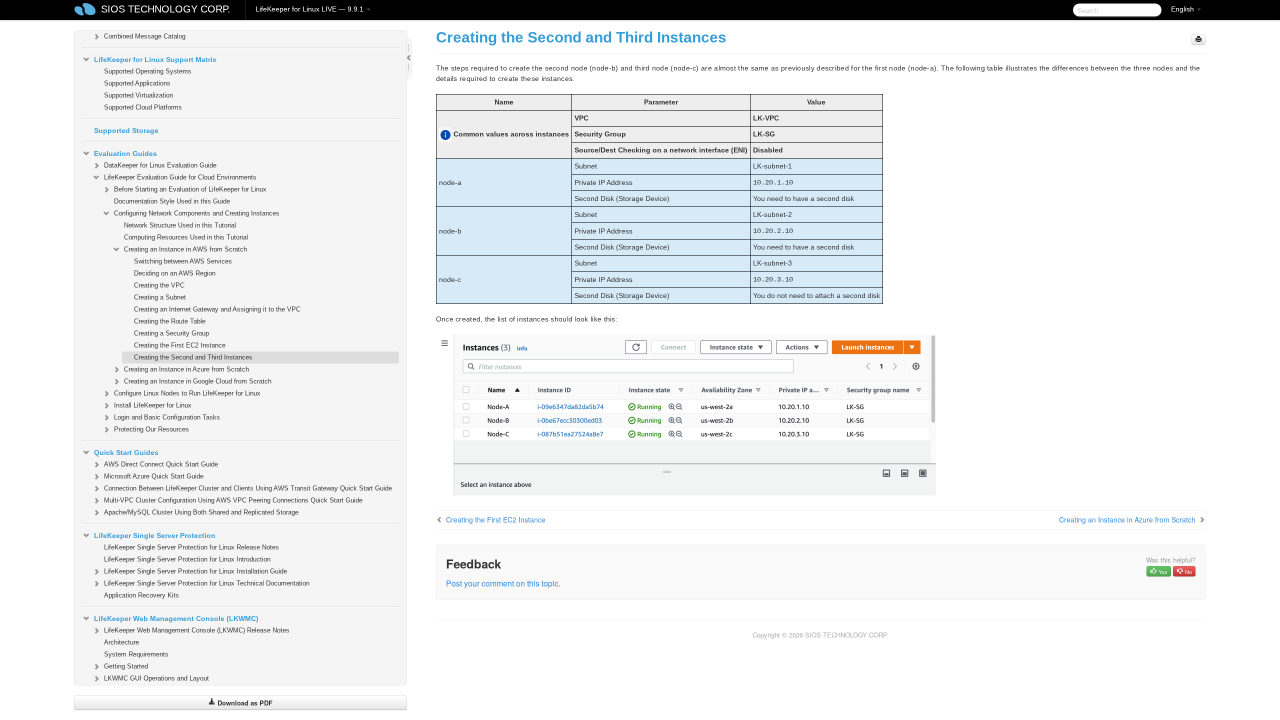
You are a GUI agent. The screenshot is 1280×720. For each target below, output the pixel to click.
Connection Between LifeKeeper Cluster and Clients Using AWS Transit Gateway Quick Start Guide (248, 488)
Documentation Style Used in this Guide (172, 201)
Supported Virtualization (138, 95)
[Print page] (1199, 39)
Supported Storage (126, 130)
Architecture (121, 642)
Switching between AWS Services (183, 261)
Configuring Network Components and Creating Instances (197, 213)
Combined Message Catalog (145, 36)
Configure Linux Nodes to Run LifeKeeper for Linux (187, 393)
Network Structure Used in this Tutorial (180, 225)
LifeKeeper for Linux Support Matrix (155, 60)
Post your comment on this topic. (503, 583)
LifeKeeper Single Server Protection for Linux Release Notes (191, 547)
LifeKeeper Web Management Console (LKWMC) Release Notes (197, 630)
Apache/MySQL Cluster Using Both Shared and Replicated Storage (201, 512)
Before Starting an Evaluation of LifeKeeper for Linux (190, 189)
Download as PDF (244, 703)
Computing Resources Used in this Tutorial (186, 237)
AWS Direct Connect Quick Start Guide (161, 464)
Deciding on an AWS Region (175, 273)
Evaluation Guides (125, 154)
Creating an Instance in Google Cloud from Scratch (198, 381)
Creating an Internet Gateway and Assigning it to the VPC (217, 309)
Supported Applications (137, 83)
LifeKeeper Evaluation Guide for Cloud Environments (180, 177)
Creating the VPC (159, 285)
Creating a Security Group (171, 333)
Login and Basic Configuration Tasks (167, 417)
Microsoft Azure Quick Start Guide (154, 476)
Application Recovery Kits (141, 595)
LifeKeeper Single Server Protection (155, 536)
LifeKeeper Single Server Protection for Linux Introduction (187, 559)
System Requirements (136, 654)
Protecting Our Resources (151, 429)
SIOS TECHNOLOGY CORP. (165, 9)
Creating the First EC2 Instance (180, 345)
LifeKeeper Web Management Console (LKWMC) (176, 618)
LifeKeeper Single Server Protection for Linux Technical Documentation (207, 583)
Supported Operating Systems (148, 71)
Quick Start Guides (126, 452)
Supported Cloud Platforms (143, 107)
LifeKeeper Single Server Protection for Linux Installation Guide (195, 571)
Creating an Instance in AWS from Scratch (185, 249)
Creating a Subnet (160, 297)
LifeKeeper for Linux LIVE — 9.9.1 (311, 9)
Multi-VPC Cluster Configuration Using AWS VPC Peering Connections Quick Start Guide (233, 500)
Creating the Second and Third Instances (193, 357)
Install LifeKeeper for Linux (153, 405)
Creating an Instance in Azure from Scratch (186, 369)
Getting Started (126, 666)
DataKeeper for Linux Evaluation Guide (160, 165)
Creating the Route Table (170, 321)
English (1183, 9)
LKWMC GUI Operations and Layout (156, 678)
